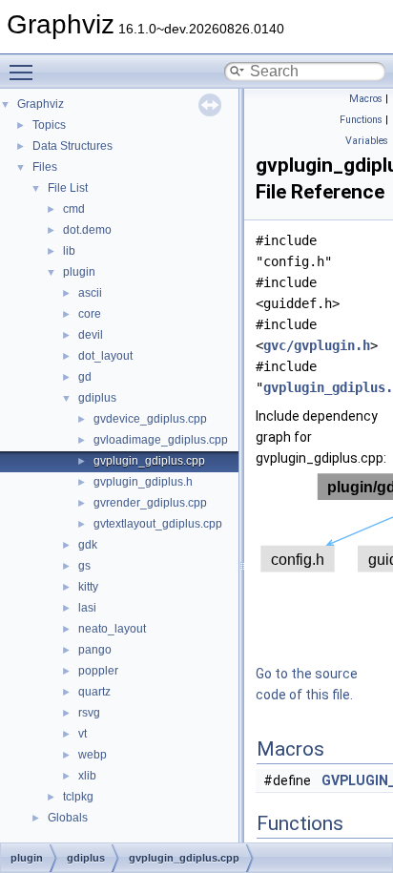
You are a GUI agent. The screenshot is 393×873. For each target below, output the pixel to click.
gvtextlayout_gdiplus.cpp (157, 523)
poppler (98, 670)
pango (95, 649)
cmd (74, 209)
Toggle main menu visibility (25, 71)
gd (85, 377)
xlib (87, 775)
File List (68, 188)
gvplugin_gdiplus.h (143, 481)
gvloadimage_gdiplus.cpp (160, 440)
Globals (68, 817)
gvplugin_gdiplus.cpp (149, 461)
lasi (87, 607)
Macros (366, 99)
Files (44, 167)
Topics (49, 125)
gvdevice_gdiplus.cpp (150, 419)
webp (92, 754)
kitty (88, 586)
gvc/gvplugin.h (316, 345)
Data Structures (72, 146)
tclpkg (78, 796)
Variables (366, 141)
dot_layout (105, 356)
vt (82, 733)
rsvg (89, 712)
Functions (361, 120)
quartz (94, 691)
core (89, 314)
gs (84, 565)
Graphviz (40, 104)
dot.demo (87, 230)
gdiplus (97, 398)
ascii (90, 293)
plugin (79, 272)
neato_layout (112, 628)
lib (69, 251)
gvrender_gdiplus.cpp (150, 502)
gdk (87, 544)
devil (90, 335)
